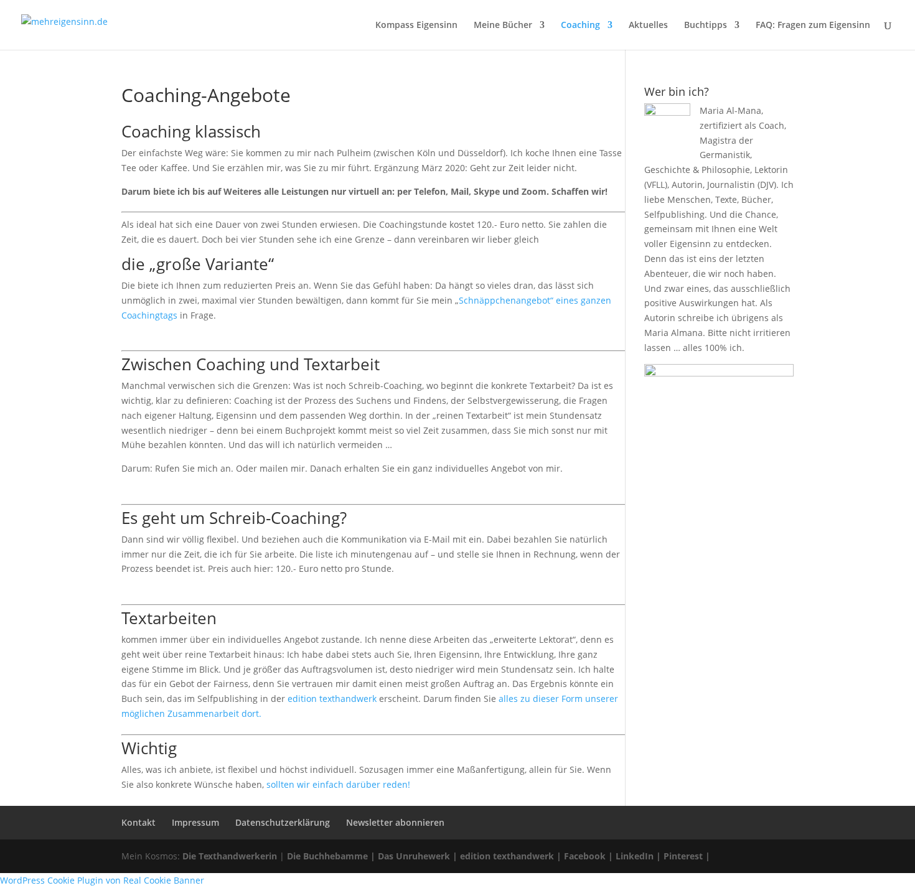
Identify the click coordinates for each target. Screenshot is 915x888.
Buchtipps (705, 25)
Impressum (195, 822)
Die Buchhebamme (327, 856)
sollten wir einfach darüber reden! (338, 784)
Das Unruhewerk (414, 856)
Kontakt (138, 822)
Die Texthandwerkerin (229, 856)
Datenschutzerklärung (282, 822)
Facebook (585, 856)
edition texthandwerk (332, 698)
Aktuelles (648, 25)
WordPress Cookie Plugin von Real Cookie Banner (102, 880)
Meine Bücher (503, 25)
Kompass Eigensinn (416, 25)
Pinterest (683, 856)
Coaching (580, 25)
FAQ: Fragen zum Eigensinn (813, 25)
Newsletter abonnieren (395, 822)
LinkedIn (635, 856)
